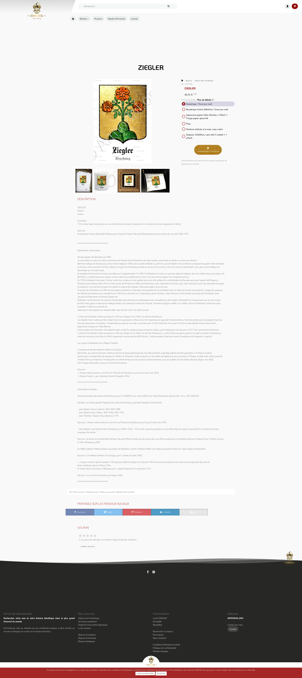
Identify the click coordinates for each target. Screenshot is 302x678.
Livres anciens (84, 628)
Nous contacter (159, 638)
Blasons (83, 18)
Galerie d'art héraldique (88, 618)
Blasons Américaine (87, 638)
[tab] (151, 492)
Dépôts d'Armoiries (116, 18)
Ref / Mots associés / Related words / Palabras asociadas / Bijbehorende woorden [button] (101, 492)
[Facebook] (147, 572)
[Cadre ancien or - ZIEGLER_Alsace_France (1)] (129, 180)
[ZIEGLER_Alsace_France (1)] (122, 121)
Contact (134, 18)
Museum (98, 18)
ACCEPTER (161, 673)
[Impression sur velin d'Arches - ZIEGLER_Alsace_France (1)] (84, 180)
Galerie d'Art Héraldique (204, 80)
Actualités (157, 621)
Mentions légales (160, 651)
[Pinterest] (153, 572)
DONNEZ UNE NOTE (87, 546)
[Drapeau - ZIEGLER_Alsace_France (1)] (155, 180)
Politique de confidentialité (164, 647)
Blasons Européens (87, 634)
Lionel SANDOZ (160, 618)
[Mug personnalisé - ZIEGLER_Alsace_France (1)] (105, 180)
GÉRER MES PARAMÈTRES (145, 673)
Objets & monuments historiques (92, 624)
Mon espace (158, 634)
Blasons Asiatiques (86, 641)
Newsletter (157, 624)
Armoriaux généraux (87, 621)
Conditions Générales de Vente (166, 644)
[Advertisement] (151, 42)
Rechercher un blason (163, 631)
